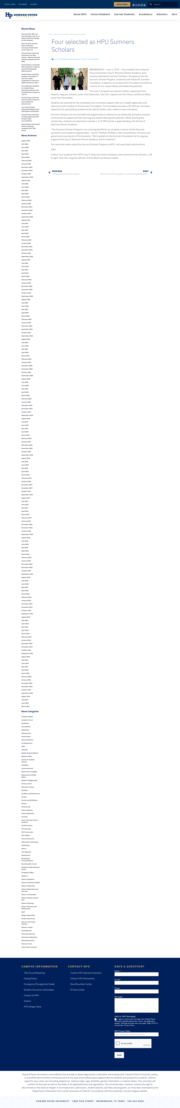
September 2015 (27, 574)
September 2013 (27, 653)
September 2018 (27, 455)
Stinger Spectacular (28, 915)
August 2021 (25, 339)
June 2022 (25, 306)
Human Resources (27, 839)
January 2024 (26, 243)
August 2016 (25, 538)
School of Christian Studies (30, 882)
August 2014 (25, 617)
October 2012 (26, 690)
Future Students (100, 14)
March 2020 (25, 395)
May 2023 (24, 270)
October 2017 (26, 491)
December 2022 (26, 286)
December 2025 (26, 167)
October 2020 (26, 372)
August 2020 (25, 379)
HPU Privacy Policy (122, 1031)
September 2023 (27, 256)
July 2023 (24, 263)
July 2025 (24, 184)
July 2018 (24, 461)
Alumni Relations (27, 740)
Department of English (29, 772)
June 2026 (25, 147)
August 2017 (25, 498)
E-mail (117, 980)
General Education (27, 813)
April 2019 (25, 432)
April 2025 (25, 194)
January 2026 (26, 164)
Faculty (24, 797)
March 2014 (25, 633)
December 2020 (26, 366)
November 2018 (26, 448)
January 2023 (26, 283)
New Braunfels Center (29, 864)
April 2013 (25, 670)
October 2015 (26, 571)
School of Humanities (28, 894)
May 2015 (24, 587)
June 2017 (25, 504)
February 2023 (26, 280)
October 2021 (26, 332)
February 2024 (26, 240)
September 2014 (27, 614)
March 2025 (25, 197)
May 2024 (24, 230)
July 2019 (24, 422)
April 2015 (25, 590)
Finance (24, 803)
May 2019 (24, 428)
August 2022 (25, 299)
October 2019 (26, 412)
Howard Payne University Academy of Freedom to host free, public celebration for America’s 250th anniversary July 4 (30, 78)
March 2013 (25, 673)
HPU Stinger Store (32, 1006)
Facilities (24, 790)
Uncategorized (26, 930)
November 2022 (26, 289)
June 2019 (25, 425)
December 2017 (26, 485)
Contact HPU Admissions (82, 978)
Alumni (33, 4)
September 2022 (27, 296)
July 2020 (24, 382)
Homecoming (26, 829)
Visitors (27, 1001)
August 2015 (25, 577)
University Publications (29, 937)
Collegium (25, 765)
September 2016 (27, 534)
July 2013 (24, 660)
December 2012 (26, 683)
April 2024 (25, 233)
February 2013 (26, 676)
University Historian (28, 934)
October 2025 (26, 174)
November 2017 (26, 488)
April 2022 (25, 313)
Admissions (25, 730)
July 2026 (24, 144)
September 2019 (27, 415)
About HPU (80, 14)
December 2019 (26, 405)
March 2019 (25, 435)
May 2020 (24, 389)
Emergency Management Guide (39, 984)
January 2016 (26, 561)
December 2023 (26, 246)
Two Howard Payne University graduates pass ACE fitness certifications (30, 109)
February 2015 (26, 597)
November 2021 (26, 329)
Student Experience (28, 918)
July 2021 (24, 342)
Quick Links (10, 4)
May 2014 (24, 627)
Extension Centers (27, 787)
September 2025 (27, 177)
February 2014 (26, 637)
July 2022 (24, 303)
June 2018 (25, 465)
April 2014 (25, 630)
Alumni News (26, 736)
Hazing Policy (30, 978)
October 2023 (26, 253)
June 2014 (25, 624)
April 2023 (25, 273)
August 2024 (25, 220)
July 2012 (24, 700)
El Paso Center (26, 784)
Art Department (26, 743)
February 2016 (26, 557)
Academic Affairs (27, 717)
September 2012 (27, 693)
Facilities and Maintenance (30, 793)
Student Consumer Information (39, 989)
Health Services (26, 825)
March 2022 (25, 316)
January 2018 (26, 481)
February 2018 (26, 478)
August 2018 (25, 458)
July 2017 (24, 501)
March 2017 (25, 514)
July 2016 (24, 541)
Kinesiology (25, 845)
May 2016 (24, 547)
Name (117, 971)
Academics (145, 14)
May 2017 (24, 508)
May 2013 (24, 667)
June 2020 (25, 385)
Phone (117, 988)
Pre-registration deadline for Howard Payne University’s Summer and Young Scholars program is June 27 (30, 90)
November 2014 (26, 607)
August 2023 (25, 260)
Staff (23, 912)
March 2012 (25, 706)
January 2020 (26, 402)
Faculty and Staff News (29, 800)
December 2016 (26, 524)
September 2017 (27, 495)
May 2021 (24, 349)
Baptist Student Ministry (29, 753)
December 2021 (26, 326)
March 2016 (25, 554)
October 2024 (26, 213)
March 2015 (25, 594)
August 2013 (25, 657)
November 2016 (26, 528)
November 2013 (26, 647)
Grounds (24, 817)
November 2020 (26, 369)
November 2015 (26, 567)
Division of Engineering (29, 780)
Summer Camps (26, 927)
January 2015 (26, 600)
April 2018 (25, 471)
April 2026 (25, 154)
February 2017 (26, 518)
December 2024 (26, 207)
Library (23, 848)
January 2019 (26, 442)
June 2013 (25, 663)
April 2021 (25, 352)
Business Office (26, 756)
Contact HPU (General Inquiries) (86, 972)
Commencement (27, 768)
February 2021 (26, 359)
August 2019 (25, 418)
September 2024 (27, 217)
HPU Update (25, 835)
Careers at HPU (31, 995)
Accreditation (26, 726)
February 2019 (26, 438)
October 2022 (26, 293)
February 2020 (26, 399)
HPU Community (27, 832)
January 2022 (26, 323)
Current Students (124, 14)
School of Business (27, 879)
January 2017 (26, 521)
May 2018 (24, 468)
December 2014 (26, 604)
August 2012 (25, 696)
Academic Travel (27, 720)
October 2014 (26, 610)
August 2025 (25, 180)
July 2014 (24, 620)
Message (118, 997)
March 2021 (25, 356)
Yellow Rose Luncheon (29, 947)
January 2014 (26, 640)
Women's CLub (26, 944)
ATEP (23, 746)
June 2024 (25, 227)
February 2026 (26, 160)
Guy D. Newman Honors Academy (67, 59)
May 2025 (24, 190)
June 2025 (25, 187)
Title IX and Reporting (34, 972)
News (56, 34)
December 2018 (26, 445)
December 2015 (26, 564)
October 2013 (26, 650)
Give (174, 14)
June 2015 (25, 584)
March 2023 (25, 276)
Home (50, 34)
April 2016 (25, 551)
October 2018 (26, 452)
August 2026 (25, 141)
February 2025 (26, 200)
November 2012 (26, 686)
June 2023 (25, 266)
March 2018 (25, 475)
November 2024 (26, 210)
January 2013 (26, 680)
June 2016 (25, 544)
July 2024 (24, 223)
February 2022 (26, 319)
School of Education (28, 886)
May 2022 (24, 309)
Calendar (23, 4)
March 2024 (25, 237)
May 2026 (24, 151)
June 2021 (25, 346)
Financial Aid (25, 807)
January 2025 (26, 203)
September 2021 (27, 336)
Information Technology (29, 842)
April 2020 (25, 392)
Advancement (26, 733)
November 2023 (26, 250)
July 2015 (24, 581)
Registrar (24, 876)
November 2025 (26, 170)
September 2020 (27, 375)
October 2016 (26, 531)
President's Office (27, 873)
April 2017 (25, 511)
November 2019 (26, 409)
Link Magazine (26, 852)
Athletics (162, 14)
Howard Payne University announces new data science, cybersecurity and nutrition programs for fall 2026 (30, 57)
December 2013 (26, 643)
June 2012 (25, 703)
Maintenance (25, 855)
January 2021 (26, 362)
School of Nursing (27, 903)
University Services (27, 940)
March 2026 (25, 157)
